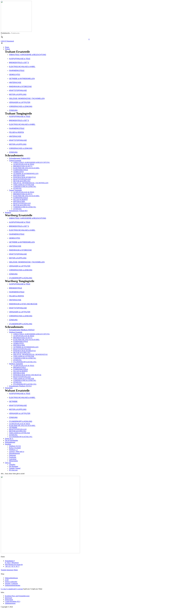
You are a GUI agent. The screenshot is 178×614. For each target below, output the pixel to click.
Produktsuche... (6, 33)
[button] (89, 43)
